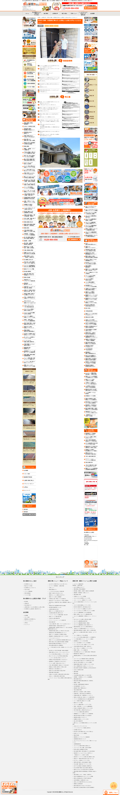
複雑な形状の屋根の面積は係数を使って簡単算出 (83, 680)
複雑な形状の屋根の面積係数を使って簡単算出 (29, 225)
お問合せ (26, 487)
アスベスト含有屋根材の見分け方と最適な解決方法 (84, 699)
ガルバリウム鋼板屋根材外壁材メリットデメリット (92, 233)
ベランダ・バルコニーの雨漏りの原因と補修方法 (29, 184)
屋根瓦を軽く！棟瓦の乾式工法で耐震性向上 (91, 333)
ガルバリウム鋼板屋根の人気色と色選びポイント (83, 624)
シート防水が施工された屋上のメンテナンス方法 (29, 170)
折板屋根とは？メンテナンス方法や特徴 (91, 286)
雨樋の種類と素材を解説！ (54, 672)
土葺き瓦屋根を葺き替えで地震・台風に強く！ (29, 195)
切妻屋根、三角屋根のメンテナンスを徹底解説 (29, 234)
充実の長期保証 (27, 593)
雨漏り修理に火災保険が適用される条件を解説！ (91, 359)
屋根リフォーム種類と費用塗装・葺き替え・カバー (92, 270)
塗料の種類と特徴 (90, 481)
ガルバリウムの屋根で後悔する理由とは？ (29, 310)
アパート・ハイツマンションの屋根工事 (91, 460)
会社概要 (92, 13)
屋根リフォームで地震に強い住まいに (56, 611)
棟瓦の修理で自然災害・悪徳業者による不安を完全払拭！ (85, 667)
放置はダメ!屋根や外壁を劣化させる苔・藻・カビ (29, 291)
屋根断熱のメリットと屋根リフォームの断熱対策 (29, 352)
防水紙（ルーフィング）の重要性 (80, 733)
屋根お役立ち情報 (90, 317)
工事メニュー (74, 13)
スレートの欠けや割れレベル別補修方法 (91, 276)
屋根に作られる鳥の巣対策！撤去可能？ (91, 453)
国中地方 (26, 509)
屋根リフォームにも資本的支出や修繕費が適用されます (60, 639)
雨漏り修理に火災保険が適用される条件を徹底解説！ (84, 787)
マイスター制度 (27, 594)
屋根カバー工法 (93, 84)
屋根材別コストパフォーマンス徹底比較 (29, 280)
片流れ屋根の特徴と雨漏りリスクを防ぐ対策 (29, 231)
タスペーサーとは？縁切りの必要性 (28, 163)
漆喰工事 (92, 90)
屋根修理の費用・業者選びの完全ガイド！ (29, 129)
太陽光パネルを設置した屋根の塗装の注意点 (91, 289)
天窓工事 (92, 122)
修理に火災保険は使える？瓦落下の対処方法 (92, 327)
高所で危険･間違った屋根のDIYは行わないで (82, 709)
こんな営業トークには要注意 (91, 393)
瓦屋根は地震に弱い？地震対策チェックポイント (92, 337)
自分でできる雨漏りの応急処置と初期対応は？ (91, 356)
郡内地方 (26, 511)
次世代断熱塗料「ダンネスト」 (89, 350)
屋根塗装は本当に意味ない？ (28, 133)
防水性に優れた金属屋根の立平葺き (81, 749)
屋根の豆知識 (27, 277)
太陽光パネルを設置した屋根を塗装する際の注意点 (59, 674)
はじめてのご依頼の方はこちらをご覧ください (58, 584)
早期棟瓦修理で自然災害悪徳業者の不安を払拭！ (29, 198)
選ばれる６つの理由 (28, 585)
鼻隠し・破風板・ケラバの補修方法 (29, 149)
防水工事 (92, 101)
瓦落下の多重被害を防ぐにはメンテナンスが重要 (91, 324)
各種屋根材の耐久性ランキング (80, 738)
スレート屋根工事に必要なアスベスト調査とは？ (29, 359)
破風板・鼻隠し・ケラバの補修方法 (81, 650)
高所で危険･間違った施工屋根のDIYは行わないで (30, 324)
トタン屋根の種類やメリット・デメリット (91, 283)
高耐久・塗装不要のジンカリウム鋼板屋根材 (29, 320)
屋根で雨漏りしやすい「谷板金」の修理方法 (29, 257)
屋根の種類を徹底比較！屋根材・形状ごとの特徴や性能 (85, 630)
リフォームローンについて (54, 638)
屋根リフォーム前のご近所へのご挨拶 (90, 380)
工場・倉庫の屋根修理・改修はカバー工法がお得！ (92, 440)
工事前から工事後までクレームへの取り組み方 (91, 383)
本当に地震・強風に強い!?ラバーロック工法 (82, 764)
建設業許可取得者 (28, 477)
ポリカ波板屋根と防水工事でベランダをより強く (92, 444)
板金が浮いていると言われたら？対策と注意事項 (92, 402)
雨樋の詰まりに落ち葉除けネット (55, 668)
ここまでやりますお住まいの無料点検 (83, 13)
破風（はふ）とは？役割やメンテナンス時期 (29, 366)
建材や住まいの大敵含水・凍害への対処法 (29, 247)
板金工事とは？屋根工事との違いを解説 (29, 140)
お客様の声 (55, 13)
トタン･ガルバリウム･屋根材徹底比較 (29, 306)
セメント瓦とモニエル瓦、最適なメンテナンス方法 (84, 644)
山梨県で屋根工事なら (29, 480)
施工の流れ (64, 13)
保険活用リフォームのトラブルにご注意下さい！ (83, 753)
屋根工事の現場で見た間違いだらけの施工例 (91, 343)
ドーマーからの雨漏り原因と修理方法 (29, 341)
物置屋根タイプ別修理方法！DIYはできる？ (91, 434)
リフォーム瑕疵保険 (28, 591)
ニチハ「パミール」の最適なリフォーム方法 (82, 600)
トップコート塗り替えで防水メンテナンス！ (29, 362)
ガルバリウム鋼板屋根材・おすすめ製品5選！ (83, 612)
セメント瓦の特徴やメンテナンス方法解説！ (29, 188)
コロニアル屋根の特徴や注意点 (90, 279)
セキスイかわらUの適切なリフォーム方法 (82, 598)
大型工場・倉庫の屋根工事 (54, 618)
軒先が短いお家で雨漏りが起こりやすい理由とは (29, 263)
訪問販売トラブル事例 (91, 395)
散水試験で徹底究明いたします (55, 607)
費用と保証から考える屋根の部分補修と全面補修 (58, 641)
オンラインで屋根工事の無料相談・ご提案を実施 (91, 374)
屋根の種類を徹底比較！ (89, 266)
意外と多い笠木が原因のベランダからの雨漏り (29, 156)
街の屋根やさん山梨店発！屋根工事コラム (32, 608)
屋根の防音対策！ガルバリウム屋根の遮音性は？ (92, 236)
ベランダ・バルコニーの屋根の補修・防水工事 (58, 614)
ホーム (27, 13)
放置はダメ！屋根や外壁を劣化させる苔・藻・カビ (84, 758)
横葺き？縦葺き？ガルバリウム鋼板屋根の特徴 (92, 229)
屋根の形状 (26, 227)
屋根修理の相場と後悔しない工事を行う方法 (91, 250)
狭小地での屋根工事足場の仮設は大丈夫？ (91, 305)
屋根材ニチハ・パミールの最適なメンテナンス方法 (92, 296)
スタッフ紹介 (27, 473)
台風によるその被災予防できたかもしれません (92, 320)
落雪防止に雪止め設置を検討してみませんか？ (58, 659)
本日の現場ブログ (27, 605)
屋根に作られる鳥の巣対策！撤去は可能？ (57, 670)
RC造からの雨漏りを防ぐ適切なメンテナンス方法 (30, 334)
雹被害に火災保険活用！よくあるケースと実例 (91, 362)
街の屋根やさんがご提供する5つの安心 (36, 13)
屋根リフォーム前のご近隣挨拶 (55, 596)
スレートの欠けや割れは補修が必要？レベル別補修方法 (85, 637)
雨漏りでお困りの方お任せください (56, 593)
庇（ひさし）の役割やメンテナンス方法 (29, 338)
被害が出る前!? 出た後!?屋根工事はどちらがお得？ (92, 390)
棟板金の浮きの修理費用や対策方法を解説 (29, 143)
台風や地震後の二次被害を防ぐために (91, 330)
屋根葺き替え (93, 79)
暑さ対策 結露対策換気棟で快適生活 (28, 244)
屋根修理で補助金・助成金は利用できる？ (91, 366)
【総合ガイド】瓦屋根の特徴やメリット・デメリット (84, 628)
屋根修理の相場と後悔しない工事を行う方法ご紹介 (59, 630)
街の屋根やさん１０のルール (30, 587)
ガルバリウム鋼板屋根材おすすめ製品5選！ (91, 226)
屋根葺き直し (93, 106)
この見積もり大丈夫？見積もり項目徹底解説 (91, 387)
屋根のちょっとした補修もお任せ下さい (57, 594)
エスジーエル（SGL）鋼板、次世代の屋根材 (82, 747)
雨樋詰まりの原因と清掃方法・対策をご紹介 (58, 666)
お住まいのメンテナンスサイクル (80, 726)
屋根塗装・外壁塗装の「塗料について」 (82, 592)
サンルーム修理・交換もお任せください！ (91, 437)
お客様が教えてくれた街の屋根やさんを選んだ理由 (34, 607)
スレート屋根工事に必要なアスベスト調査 (82, 700)
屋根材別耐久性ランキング (28, 284)
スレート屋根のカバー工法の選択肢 (92, 273)
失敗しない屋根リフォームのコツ (91, 247)
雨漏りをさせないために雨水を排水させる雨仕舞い (84, 769)
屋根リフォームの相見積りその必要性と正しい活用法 (92, 377)
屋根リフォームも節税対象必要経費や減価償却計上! (92, 469)
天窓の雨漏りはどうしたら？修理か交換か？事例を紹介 (85, 651)
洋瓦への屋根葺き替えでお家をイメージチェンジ (29, 298)
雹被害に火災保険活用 (78, 783)
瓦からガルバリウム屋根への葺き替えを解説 (91, 213)
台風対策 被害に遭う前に (54, 609)
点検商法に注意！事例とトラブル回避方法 (57, 598)
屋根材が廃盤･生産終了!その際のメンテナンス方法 (84, 664)
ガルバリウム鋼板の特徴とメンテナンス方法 (29, 317)
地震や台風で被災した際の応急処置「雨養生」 (29, 215)
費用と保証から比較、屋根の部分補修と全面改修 (92, 257)
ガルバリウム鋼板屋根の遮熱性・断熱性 (91, 220)
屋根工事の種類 (91, 74)
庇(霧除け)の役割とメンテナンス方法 (28, 205)
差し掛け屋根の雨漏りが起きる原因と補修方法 (29, 238)
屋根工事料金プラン (53, 589)
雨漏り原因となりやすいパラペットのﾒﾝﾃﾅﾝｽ (29, 174)
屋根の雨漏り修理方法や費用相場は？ (29, 331)
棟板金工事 (92, 112)
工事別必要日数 (89, 311)
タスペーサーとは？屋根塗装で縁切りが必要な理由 (84, 658)
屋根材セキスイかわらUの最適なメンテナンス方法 (91, 299)
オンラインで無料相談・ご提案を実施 (56, 585)
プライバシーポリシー (29, 483)
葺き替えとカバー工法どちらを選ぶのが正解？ (91, 263)
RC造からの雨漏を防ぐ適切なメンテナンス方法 (83, 708)
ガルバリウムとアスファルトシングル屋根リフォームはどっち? (30, 301)
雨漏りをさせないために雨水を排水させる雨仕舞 (29, 253)
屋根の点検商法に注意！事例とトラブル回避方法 (91, 399)
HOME (39, 17)
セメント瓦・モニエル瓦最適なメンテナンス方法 (29, 191)
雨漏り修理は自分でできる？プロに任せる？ (29, 136)
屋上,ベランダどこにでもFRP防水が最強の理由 (29, 177)
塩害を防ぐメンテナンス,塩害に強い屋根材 (29, 287)
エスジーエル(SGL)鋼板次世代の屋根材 (29, 313)
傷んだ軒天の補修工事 (78, 720)
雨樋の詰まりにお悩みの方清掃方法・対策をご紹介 (92, 447)
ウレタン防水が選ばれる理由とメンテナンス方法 (29, 167)
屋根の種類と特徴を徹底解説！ (28, 123)
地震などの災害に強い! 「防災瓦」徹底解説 (91, 340)
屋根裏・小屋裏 (27, 240)
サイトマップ (27, 490)
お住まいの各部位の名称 (29, 126)
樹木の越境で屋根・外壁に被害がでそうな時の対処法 (92, 409)
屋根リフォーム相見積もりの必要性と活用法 (58, 634)
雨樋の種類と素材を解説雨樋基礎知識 (29, 355)
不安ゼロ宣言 (27, 589)
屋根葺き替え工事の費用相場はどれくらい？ (91, 253)
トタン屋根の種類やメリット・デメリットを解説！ (84, 639)
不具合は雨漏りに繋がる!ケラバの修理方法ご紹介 (29, 153)
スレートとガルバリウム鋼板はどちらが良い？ (91, 207)
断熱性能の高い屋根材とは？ (27, 348)
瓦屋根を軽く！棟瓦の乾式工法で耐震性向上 (82, 693)
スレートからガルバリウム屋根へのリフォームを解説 (92, 210)
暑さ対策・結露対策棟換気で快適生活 (81, 684)
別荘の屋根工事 (89, 462)
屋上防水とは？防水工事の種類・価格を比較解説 (29, 181)
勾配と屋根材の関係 (28, 250)
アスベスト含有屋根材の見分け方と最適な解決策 (29, 266)
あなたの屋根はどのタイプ (79, 587)
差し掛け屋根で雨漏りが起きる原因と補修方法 (83, 767)
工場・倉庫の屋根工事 (91, 456)
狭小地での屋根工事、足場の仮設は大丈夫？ (82, 606)
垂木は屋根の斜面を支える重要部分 (56, 645)
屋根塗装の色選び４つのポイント (90, 346)
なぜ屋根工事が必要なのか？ (91, 244)
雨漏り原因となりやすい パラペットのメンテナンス (59, 652)
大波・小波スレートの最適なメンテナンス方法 (29, 202)
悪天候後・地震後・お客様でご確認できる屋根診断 (84, 590)
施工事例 (46, 13)
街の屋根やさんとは (28, 584)
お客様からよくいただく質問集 (80, 596)
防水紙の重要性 (27, 271)
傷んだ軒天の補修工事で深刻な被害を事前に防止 (29, 160)
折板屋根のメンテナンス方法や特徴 (81, 640)
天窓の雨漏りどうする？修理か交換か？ (29, 345)
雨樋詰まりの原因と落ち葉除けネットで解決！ (92, 450)
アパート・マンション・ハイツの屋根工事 (57, 620)
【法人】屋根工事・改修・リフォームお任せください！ (60, 623)
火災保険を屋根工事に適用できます (56, 612)
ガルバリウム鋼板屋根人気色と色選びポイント (91, 223)
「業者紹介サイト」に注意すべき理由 (91, 415)
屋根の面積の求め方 (28, 222)
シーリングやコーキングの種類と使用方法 (29, 209)
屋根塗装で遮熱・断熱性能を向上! (91, 353)
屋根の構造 (26, 146)
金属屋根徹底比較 (77, 743)
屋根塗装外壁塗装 (92, 117)
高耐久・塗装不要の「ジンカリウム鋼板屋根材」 (83, 706)
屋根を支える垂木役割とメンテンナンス (29, 327)
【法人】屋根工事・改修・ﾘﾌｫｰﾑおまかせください (92, 466)
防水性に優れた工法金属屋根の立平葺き (28, 212)
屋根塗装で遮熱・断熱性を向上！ (80, 688)
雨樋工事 (92, 95)
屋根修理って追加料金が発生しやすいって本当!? (91, 406)
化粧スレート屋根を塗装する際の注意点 (90, 292)
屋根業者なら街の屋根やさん (30, 619)
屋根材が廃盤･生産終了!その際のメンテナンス (29, 294)
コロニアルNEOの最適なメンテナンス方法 (91, 302)
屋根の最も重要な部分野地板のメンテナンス (29, 274)
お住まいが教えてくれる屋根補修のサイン (91, 260)
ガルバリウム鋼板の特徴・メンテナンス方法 (82, 704)
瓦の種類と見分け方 (28, 259)
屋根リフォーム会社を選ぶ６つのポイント (92, 314)
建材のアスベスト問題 (29, 269)
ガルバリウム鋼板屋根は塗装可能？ (91, 216)
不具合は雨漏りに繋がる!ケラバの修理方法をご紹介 (84, 660)
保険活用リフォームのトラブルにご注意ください (92, 412)
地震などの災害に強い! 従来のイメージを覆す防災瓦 (84, 697)
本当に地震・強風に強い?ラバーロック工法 (30, 219)
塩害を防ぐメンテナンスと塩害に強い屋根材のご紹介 (84, 756)
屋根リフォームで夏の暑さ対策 (55, 616)
